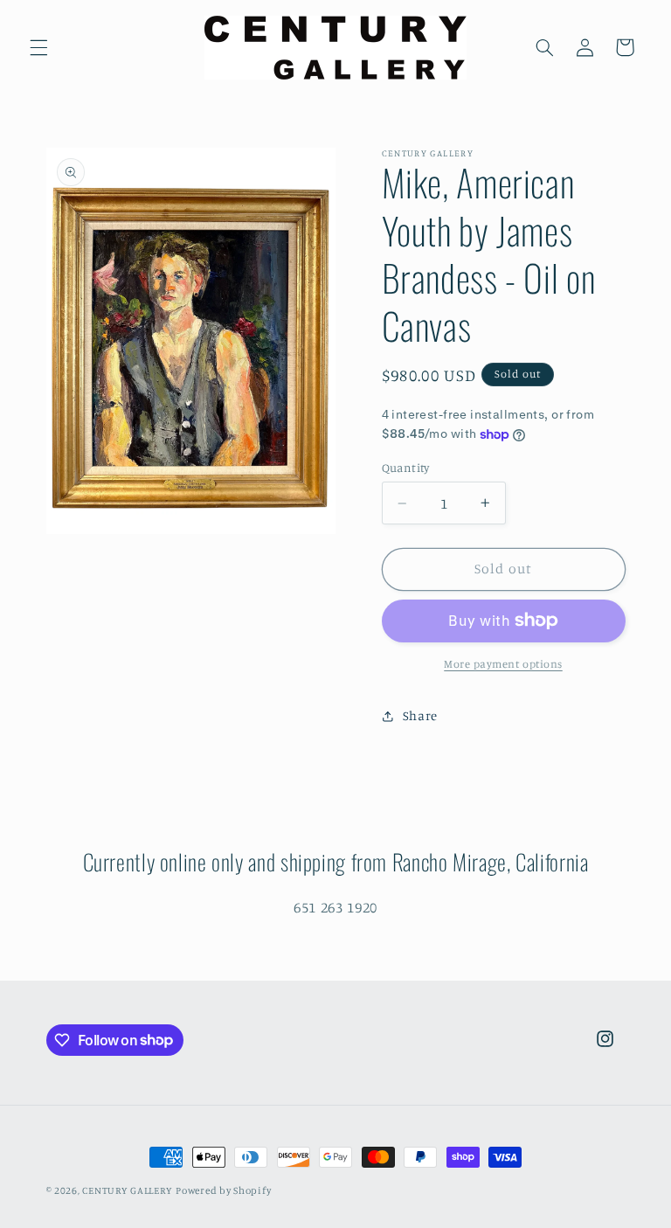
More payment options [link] (503, 663)
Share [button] (420, 715)
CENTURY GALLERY (127, 1190)
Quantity (406, 468)
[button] (38, 47)
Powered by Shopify (223, 1190)
